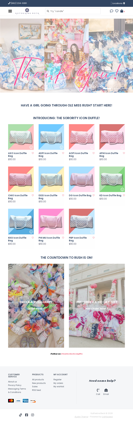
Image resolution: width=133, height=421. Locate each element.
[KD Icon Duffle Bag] (112, 179)
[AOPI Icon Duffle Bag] (82, 137)
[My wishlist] (116, 11)
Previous (10, 56)
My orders (58, 383)
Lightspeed (107, 416)
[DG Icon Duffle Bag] (82, 179)
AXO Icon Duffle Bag (17, 155)
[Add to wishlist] (33, 153)
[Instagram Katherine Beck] (32, 415)
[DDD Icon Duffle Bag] (51, 179)
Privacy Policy (14, 385)
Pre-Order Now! (95, 308)
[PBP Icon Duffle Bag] (82, 221)
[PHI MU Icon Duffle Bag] (51, 221)
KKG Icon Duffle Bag (17, 239)
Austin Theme (81, 416)
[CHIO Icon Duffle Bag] (21, 179)
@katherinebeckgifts (72, 354)
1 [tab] (107, 88)
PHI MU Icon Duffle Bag (49, 239)
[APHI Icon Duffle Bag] (112, 137)
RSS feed (36, 390)
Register (57, 379)
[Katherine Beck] (27, 11)
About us (12, 381)
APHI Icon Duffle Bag (108, 155)
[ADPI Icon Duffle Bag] (51, 137)
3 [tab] (125, 88)
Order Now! (35, 308)
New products (39, 383)
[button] (111, 11)
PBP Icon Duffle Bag (78, 239)
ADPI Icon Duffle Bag (48, 155)
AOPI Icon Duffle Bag (78, 155)
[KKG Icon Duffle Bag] (21, 221)
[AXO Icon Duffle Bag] (21, 137)
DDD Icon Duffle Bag (48, 197)
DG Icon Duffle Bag (80, 195)
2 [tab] (116, 88)
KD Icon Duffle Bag (110, 195)
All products (38, 379)
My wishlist (59, 386)
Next (122, 56)
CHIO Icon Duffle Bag (18, 197)
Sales (35, 386)
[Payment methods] (11, 401)
